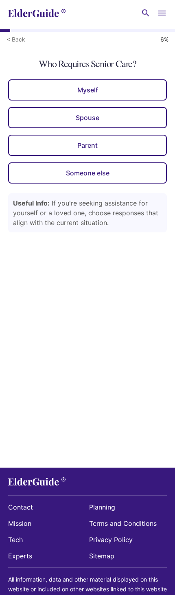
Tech (15, 540)
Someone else (87, 173)
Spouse (87, 118)
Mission (19, 523)
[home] (37, 13)
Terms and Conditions (123, 523)
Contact (20, 507)
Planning (102, 507)
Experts (20, 556)
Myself (87, 90)
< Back (16, 39)
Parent (87, 145)
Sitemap (101, 556)
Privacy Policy (111, 540)
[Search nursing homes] (146, 13)
